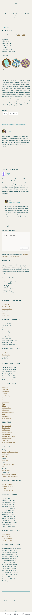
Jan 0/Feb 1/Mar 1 (6, 534)
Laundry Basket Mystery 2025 (10, 476)
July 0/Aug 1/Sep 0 (7, 538)
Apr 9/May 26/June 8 (7, 486)
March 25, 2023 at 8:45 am (11, 175)
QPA (18, 35)
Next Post (27, 159)
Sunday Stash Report (21, 124)
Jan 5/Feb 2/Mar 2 (6, 305)
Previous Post (6, 159)
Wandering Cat (6, 434)
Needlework (5, 402)
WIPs (3, 313)
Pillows (4, 406)
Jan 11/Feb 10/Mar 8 (7, 484)
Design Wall (5, 460)
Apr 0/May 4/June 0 (7, 536)
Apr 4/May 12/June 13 (7, 307)
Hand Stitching (6, 396)
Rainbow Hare (6, 430)
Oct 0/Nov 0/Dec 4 (7, 540)
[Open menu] (16, 3)
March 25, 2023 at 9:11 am (14, 202)
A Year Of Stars (6, 315)
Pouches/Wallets (6, 408)
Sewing (11, 124)
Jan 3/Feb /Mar (6, 353)
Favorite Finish (6, 470)
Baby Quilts (5, 389)
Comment (24, 248)
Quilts (3, 404)
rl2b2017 (8, 173)
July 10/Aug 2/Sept (7, 309)
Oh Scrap (4, 456)
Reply (4, 197)
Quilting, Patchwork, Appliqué (10, 452)
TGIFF (3, 466)
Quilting (7, 124)
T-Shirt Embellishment (8, 412)
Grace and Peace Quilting (8, 436)
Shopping (15, 124)
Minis (3, 398)
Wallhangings (5, 416)
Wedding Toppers (6, 418)
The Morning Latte (7, 432)
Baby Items (5, 387)
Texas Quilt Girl (6, 428)
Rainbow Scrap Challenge (9, 474)
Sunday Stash (5, 454)
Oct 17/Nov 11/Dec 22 (7, 490)
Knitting (3, 124)
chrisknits (11, 201)
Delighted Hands (6, 426)
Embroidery (5, 391)
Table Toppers (5, 410)
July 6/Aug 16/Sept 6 (7, 488)
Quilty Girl (5, 440)
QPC (23, 35)
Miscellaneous (6, 400)
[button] (6, 63)
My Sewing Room (6, 438)
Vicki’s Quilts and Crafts (8, 442)
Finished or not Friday (8, 464)
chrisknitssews (16, 14)
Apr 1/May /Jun (6, 355)
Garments (4, 394)
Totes (3, 414)
